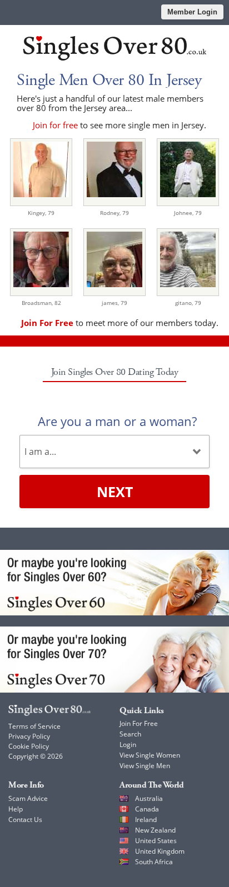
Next (115, 491)
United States (156, 840)
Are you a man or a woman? (117, 421)
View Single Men (145, 765)
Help (15, 809)
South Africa (154, 861)
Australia (149, 798)
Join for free (55, 125)
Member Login (192, 12)
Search (130, 734)
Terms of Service (34, 726)
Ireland (146, 819)
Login (128, 744)
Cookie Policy (28, 746)
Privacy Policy (29, 736)
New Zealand (155, 830)
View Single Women (150, 755)
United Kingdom (160, 851)
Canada (147, 809)
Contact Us (25, 819)
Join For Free (139, 723)
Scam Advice (28, 798)
